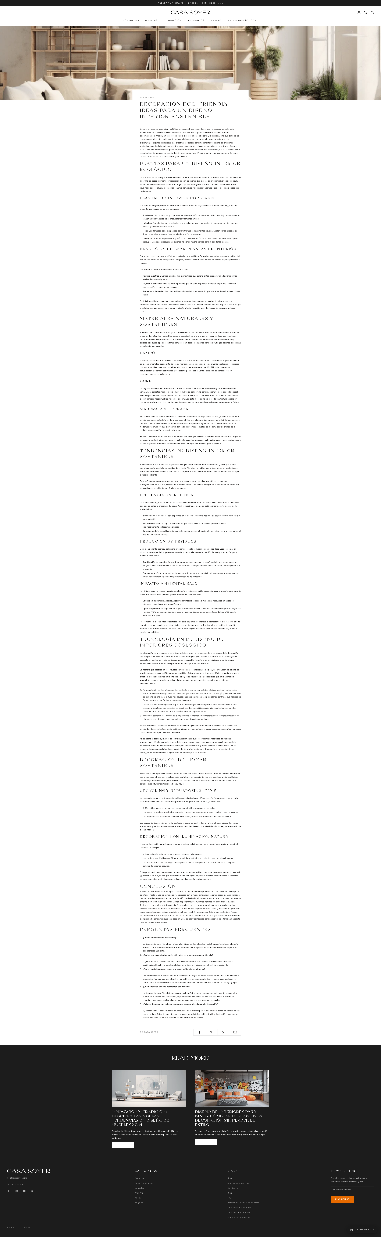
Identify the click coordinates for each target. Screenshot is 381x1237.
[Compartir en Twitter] (211, 1032)
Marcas (216, 20)
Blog (230, 1178)
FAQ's (231, 1198)
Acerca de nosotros (238, 1183)
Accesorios (195, 20)
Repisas (139, 1198)
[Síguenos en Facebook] (8, 1190)
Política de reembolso (239, 1217)
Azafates (139, 1178)
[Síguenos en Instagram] (16, 1190)
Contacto (233, 1188)
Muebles (151, 20)
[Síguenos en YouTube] (24, 1190)
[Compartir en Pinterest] (223, 1032)
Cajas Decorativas (144, 1183)
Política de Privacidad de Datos (244, 1202)
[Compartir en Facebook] (199, 1032)
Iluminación (172, 20)
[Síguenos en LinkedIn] (31, 1190)
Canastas (139, 1188)
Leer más (123, 1145)
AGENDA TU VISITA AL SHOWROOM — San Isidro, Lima (190, 3)
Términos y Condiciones (240, 1207)
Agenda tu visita (364, 1229)
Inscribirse (342, 1199)
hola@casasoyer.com (17, 1178)
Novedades (131, 20)
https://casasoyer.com (162, 915)
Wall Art (139, 1193)
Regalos (139, 1202)
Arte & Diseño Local (243, 20)
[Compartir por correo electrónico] (235, 1032)
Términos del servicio (239, 1212)
